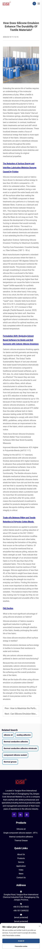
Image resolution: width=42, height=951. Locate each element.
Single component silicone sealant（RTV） (21, 833)
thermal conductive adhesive (21, 837)
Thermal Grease (21, 840)
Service (21, 862)
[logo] (21, 781)
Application (21, 866)
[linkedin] (20, 814)
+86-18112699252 (21, 910)
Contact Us (21, 877)
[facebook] (14, 814)
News (21, 874)
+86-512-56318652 (21, 907)
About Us (21, 854)
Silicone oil (21, 829)
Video (21, 870)
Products (21, 858)
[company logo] (7, 3)
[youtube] (26, 814)
